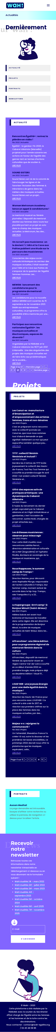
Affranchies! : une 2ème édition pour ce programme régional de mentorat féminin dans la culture (30, 646)
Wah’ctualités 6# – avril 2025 (29, 906)
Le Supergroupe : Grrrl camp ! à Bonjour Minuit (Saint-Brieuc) (29, 606)
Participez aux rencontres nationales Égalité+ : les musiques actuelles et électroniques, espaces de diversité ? (27, 331)
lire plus (16, 165)
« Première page (32, 367)
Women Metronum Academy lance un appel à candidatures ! (30, 207)
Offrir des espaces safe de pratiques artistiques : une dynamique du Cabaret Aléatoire (27, 494)
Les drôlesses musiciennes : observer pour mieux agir (27, 534)
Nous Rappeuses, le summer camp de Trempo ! (28, 570)
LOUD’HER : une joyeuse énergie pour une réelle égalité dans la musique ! (30, 687)
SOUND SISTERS (21, 172)
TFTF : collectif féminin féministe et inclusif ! (25, 455)
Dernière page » (41, 370)
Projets (24, 423)
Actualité (25, 142)
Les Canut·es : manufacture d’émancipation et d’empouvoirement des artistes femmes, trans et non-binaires (30, 415)
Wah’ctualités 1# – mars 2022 (29, 881)
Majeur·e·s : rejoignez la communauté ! (25, 725)
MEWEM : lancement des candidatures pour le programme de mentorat (27, 288)
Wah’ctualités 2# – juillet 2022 (30, 885)
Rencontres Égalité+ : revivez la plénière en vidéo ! (30, 138)
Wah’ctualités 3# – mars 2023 (30, 888)
